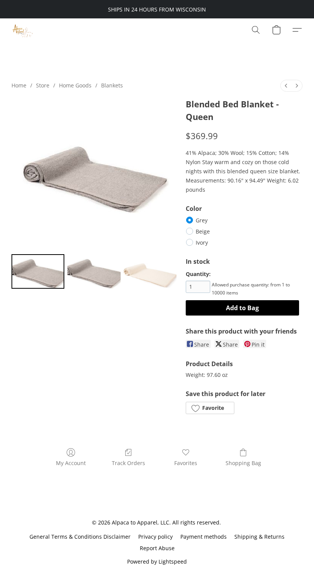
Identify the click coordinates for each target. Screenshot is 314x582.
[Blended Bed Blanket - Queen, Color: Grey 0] (37, 271)
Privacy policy (155, 536)
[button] (22, 30)
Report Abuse (157, 548)
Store (42, 85)
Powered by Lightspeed (157, 561)
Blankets (112, 85)
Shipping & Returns (259, 536)
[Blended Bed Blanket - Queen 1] (93, 271)
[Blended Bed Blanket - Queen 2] (150, 271)
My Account (71, 463)
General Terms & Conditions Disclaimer (80, 536)
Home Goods (75, 85)
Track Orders (128, 463)
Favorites (185, 463)
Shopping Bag (243, 463)
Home (18, 85)
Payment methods (203, 536)
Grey (202, 220)
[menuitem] (286, 85)
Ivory (202, 242)
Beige (203, 231)
